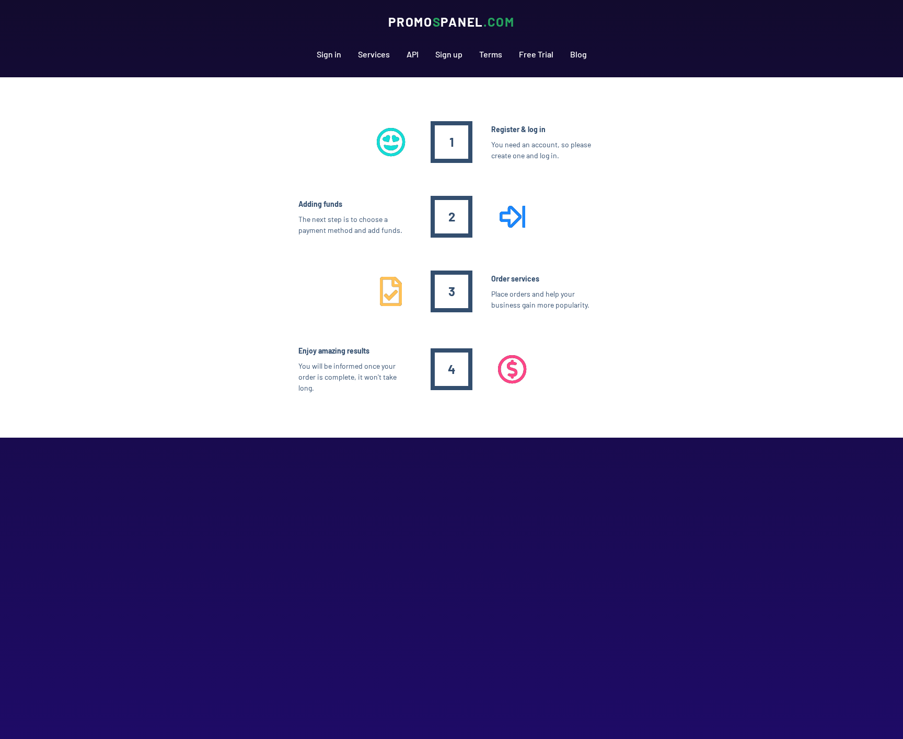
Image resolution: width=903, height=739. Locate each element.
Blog (578, 54)
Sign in (329, 54)
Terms (490, 54)
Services (374, 54)
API (413, 54)
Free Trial (536, 54)
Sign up (448, 54)
